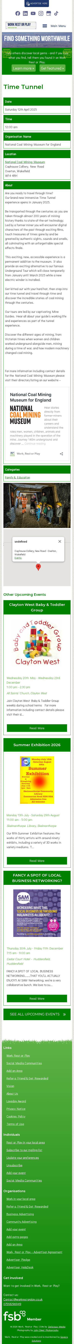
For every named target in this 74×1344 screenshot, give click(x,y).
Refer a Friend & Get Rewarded (27, 1078)
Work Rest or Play (18, 1055)
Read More (38, 729)
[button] (38, 567)
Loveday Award (16, 1101)
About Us (12, 1093)
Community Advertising (21, 1222)
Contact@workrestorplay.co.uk (23, 1299)
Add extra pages (17, 1237)
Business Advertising (20, 1214)
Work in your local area (20, 1199)
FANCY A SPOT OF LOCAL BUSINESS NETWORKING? (37, 878)
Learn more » (23, 68)
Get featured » (52, 68)
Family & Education (17, 477)
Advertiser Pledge (18, 1260)
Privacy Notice (15, 1109)
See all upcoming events (38, 1014)
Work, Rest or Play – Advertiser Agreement (34, 1252)
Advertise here (38, 3)
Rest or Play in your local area (25, 1142)
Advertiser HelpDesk (19, 1267)
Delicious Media (56, 1326)
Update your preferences (22, 1157)
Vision (10, 1086)
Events (18, 557)
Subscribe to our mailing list (24, 1150)
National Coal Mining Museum (25, 162)
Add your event (16, 1173)
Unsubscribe (14, 1165)
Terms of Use (15, 1124)
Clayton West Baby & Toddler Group (37, 607)
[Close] (59, 541)
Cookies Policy (15, 1116)
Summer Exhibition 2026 (37, 745)
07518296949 (12, 1304)
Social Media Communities (24, 1063)
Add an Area (14, 1071)
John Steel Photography (46, 1330)
